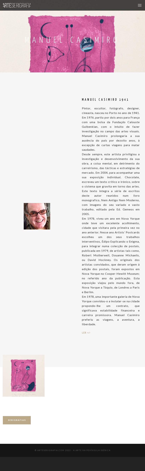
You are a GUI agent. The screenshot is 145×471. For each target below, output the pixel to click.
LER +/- (86, 332)
